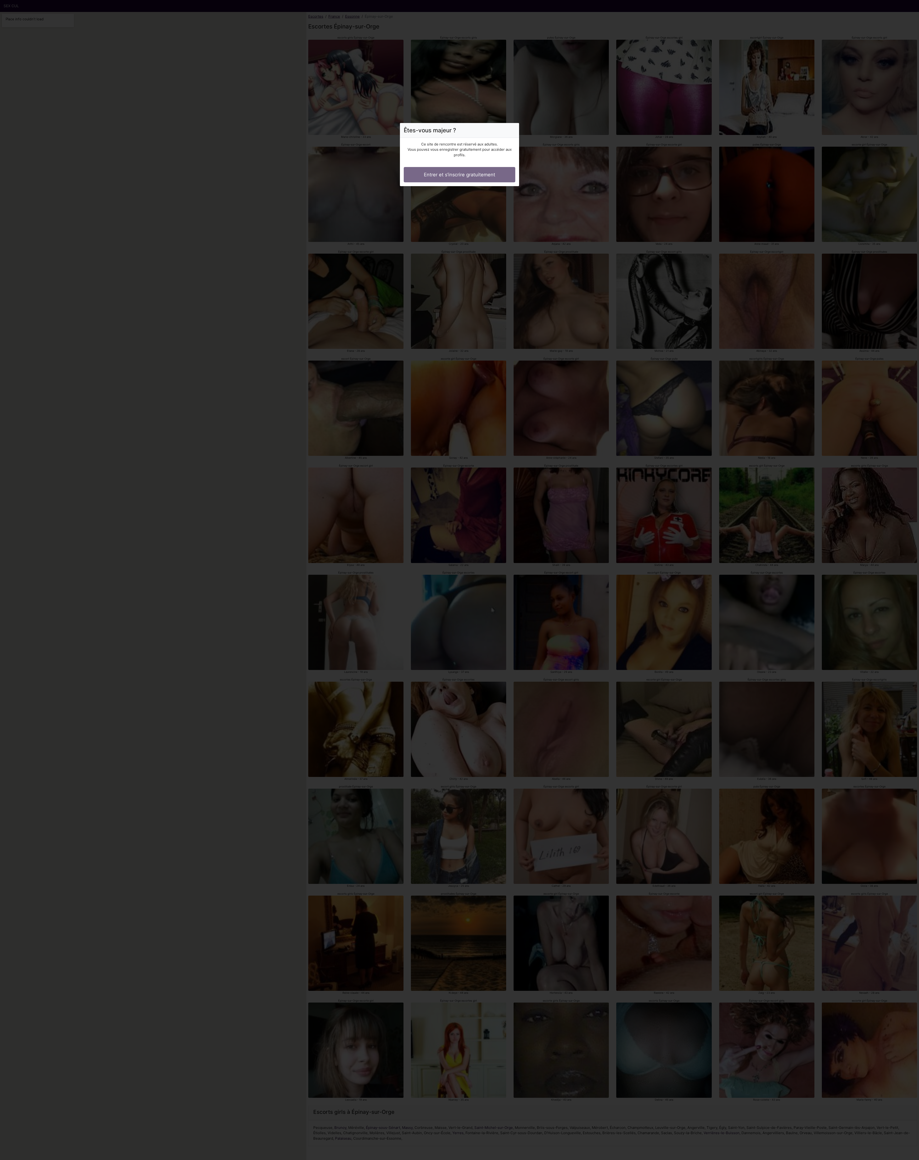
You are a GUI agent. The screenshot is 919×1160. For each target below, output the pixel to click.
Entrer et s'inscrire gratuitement (459, 175)
